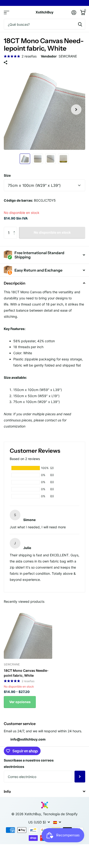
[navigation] (25, 159)
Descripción (14, 283)
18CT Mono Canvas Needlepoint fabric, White (26, 672)
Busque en (80, 24)
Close (44, 791)
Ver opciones (20, 702)
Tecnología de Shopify (60, 814)
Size (7, 175)
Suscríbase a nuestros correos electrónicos (29, 763)
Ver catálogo (6, 12)
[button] (76, 109)
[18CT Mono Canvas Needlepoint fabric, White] (28, 635)
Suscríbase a (80, 776)
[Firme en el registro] (73, 12)
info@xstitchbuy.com (28, 739)
